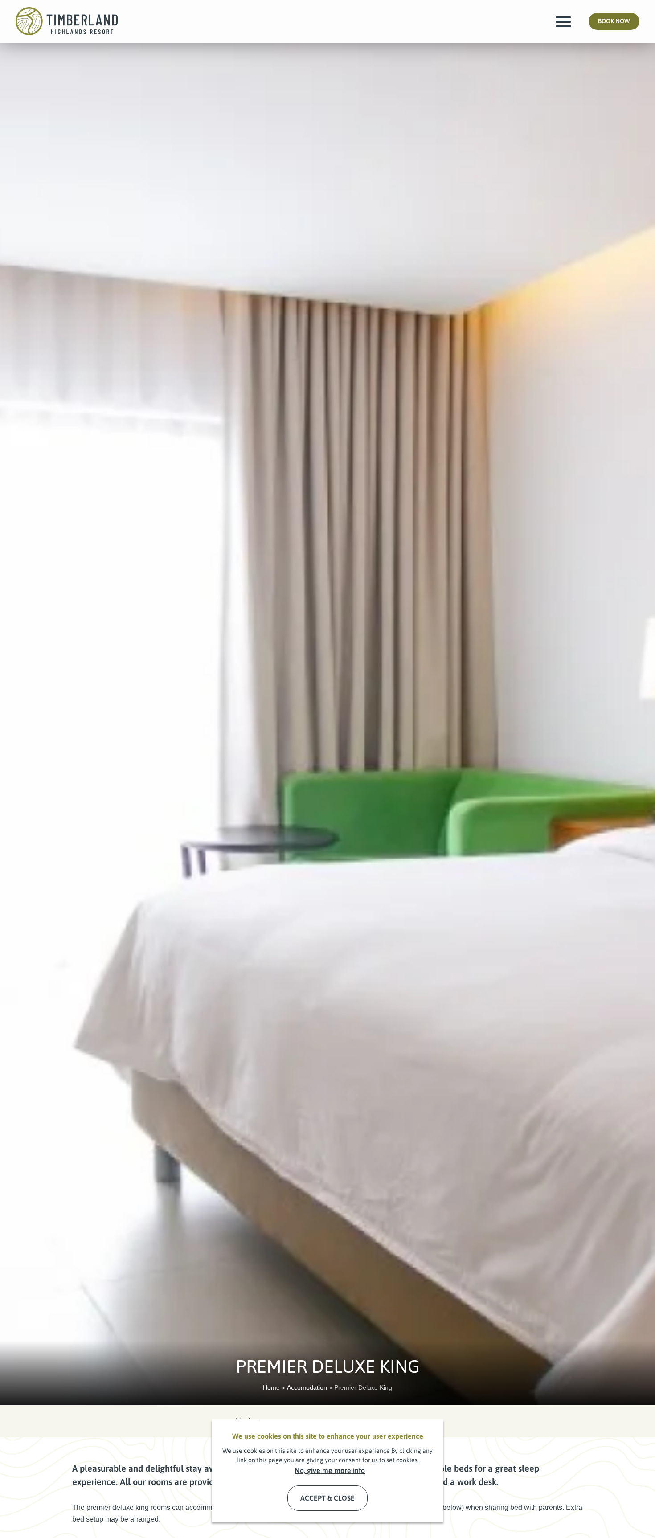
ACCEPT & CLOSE (327, 1498)
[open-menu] (563, 21)
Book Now (618, 23)
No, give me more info (330, 1470)
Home (271, 1387)
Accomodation (307, 1387)
